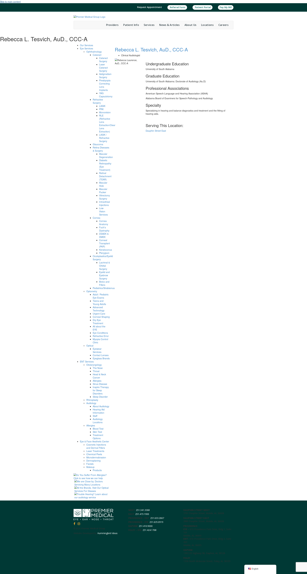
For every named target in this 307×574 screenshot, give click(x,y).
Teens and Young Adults (99, 302)
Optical (89, 345)
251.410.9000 (146, 526)
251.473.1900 (142, 514)
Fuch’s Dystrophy (104, 229)
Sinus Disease (100, 383)
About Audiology (101, 406)
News (169, 25)
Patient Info (131, 25)
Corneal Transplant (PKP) (104, 243)
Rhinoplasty (92, 399)
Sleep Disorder (100, 396)
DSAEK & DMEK (104, 235)
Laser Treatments (95, 451)
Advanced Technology (98, 309)
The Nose (98, 368)
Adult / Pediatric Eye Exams (101, 296)
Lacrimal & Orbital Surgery (104, 265)
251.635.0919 (156, 522)
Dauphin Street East (156, 130)
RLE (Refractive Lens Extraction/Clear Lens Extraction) (107, 123)
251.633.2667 (157, 518)
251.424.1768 (149, 530)
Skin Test (97, 431)
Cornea (96, 217)
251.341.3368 (143, 510)
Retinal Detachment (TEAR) (105, 176)
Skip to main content (10, 1)
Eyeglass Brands (101, 358)
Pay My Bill (226, 7)
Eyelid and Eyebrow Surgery (104, 275)
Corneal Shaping (101, 316)
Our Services (86, 45)
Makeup (90, 467)
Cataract (97, 54)
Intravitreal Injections (104, 203)
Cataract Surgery (103, 59)
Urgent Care (99, 313)
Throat (96, 371)
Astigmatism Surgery (105, 75)
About (190, 25)
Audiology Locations (98, 420)
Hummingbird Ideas (107, 533)
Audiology (91, 403)
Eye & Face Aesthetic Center (94, 441)
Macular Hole (103, 184)
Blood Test (98, 428)
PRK (101, 109)
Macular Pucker (103, 190)
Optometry (91, 291)
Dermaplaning (93, 460)
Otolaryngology (94, 364)
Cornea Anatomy (103, 222)
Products (97, 470)
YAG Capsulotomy (105, 95)
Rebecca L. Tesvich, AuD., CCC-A (151, 49)
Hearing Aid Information (99, 411)
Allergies (97, 380)
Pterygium (104, 252)
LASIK (102, 106)
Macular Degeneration (106, 155)
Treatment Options (98, 436)
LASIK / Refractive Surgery (104, 138)
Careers (223, 25)
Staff (95, 415)
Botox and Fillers (104, 283)
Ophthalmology (94, 51)
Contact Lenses (101, 355)
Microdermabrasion (96, 457)
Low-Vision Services (103, 211)
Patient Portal (202, 7)
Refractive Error (101, 336)
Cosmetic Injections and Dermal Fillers (96, 446)
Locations (207, 25)
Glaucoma (98, 144)
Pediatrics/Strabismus (104, 288)
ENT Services (87, 361)
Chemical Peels (94, 454)
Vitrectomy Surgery (104, 197)
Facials (90, 463)
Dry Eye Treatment (98, 321)
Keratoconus (105, 249)
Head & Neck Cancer (99, 376)
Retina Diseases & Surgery (101, 149)
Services (149, 25)
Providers (112, 25)
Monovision (105, 112)
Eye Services (86, 48)
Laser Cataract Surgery (103, 67)
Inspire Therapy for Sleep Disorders (101, 390)
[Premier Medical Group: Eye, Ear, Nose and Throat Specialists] (89, 16)
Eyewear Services (97, 350)
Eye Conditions (100, 332)
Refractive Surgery (98, 101)
